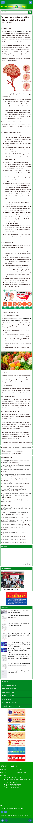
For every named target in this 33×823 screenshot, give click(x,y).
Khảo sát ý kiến (22, 772)
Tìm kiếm (3, 775)
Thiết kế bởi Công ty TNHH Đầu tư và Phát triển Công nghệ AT (15, 815)
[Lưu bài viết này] (30, 25)
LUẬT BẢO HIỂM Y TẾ (8, 699)
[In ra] (27, 25)
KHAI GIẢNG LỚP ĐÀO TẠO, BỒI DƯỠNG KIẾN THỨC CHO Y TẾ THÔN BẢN (14, 513)
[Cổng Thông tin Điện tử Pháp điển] (16, 758)
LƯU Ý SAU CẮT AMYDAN (10, 486)
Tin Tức (20, 769)
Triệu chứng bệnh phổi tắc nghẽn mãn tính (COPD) (16, 469)
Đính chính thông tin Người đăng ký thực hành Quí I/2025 (18, 616)
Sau (29, 564)
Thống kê (3, 772)
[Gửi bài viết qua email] (24, 25)
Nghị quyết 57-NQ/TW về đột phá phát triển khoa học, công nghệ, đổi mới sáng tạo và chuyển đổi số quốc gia (19, 644)
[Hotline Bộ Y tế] (16, 598)
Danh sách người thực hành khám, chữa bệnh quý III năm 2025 (18, 611)
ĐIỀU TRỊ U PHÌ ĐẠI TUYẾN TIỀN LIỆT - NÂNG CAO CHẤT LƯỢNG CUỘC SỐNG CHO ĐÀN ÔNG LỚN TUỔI (16, 495)
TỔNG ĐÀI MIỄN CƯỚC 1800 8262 (12, 483)
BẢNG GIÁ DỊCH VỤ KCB (9, 689)
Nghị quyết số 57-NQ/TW (9, 685)
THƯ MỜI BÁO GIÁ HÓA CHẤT (11, 537)
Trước (24, 564)
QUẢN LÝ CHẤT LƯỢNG (8, 696)
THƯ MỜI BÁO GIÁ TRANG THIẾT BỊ (13, 525)
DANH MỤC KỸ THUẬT (8, 692)
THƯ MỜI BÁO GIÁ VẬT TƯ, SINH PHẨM (14, 528)
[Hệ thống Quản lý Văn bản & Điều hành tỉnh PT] (16, 743)
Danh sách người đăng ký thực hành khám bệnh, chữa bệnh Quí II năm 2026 (19, 664)
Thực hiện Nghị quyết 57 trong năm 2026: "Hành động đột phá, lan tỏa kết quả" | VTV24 (19, 650)
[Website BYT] (16, 712)
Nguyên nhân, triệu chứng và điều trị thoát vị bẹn (16, 479)
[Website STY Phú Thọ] (16, 720)
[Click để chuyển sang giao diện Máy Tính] (6, 820)
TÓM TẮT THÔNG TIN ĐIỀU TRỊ (11, 706)
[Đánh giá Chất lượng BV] (16, 750)
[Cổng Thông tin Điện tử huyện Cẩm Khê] (16, 735)
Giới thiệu (3, 769)
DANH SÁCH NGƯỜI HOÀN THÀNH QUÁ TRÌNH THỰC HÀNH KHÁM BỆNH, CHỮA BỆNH (19, 635)
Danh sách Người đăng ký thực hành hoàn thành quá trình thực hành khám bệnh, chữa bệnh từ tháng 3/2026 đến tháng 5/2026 (19, 656)
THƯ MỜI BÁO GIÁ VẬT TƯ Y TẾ (11, 517)
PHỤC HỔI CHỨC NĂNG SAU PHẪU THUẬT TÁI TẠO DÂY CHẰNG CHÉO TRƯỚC (16, 521)
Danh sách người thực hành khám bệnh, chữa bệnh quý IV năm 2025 (18, 624)
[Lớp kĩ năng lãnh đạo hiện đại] (16, 579)
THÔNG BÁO (5, 682)
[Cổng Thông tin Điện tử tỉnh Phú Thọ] (16, 727)
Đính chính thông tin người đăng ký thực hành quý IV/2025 (18, 671)
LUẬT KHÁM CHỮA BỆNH (9, 703)
